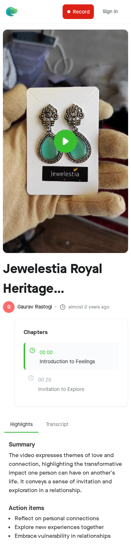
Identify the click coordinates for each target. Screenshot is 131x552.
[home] (13, 12)
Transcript (57, 424)
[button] (65, 130)
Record (81, 11)
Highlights (21, 424)
